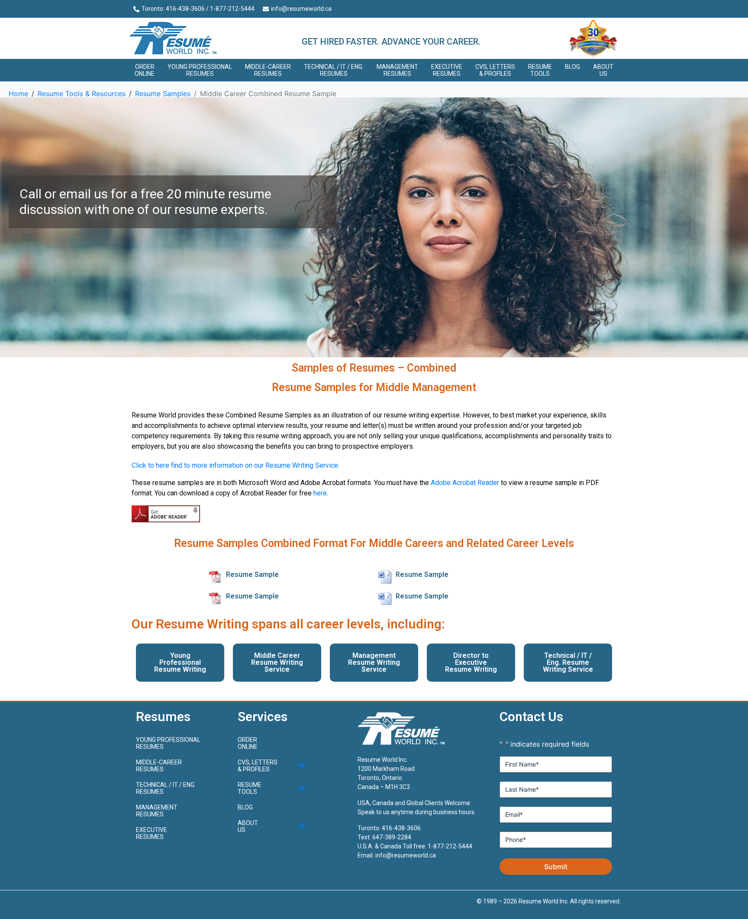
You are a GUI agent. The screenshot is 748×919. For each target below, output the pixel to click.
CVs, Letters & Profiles (495, 70)
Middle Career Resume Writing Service (277, 662)
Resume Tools (540, 70)
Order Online (145, 70)
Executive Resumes (446, 70)
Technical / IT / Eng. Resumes (334, 70)
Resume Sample (252, 574)
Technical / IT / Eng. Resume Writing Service (568, 662)
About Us (603, 70)
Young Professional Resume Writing (180, 662)
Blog (572, 66)
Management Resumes (397, 70)
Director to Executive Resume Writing (471, 662)
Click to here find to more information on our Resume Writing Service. (235, 465)
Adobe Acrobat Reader (465, 483)
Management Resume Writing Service (374, 662)
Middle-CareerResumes (268, 70)
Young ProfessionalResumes (200, 70)
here (320, 493)
